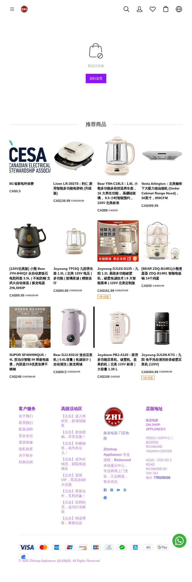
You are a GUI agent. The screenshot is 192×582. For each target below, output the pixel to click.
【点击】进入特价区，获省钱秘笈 (73, 420)
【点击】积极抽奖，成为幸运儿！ (73, 448)
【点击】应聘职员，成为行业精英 (73, 507)
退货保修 (26, 442)
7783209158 (162, 477)
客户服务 (27, 408)
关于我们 (26, 416)
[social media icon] (105, 490)
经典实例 (26, 462)
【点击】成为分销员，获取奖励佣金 (73, 464)
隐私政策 (26, 449)
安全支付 (26, 436)
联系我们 (26, 423)
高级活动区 (71, 408)
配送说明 (26, 429)
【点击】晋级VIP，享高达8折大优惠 (73, 479)
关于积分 (26, 455)
